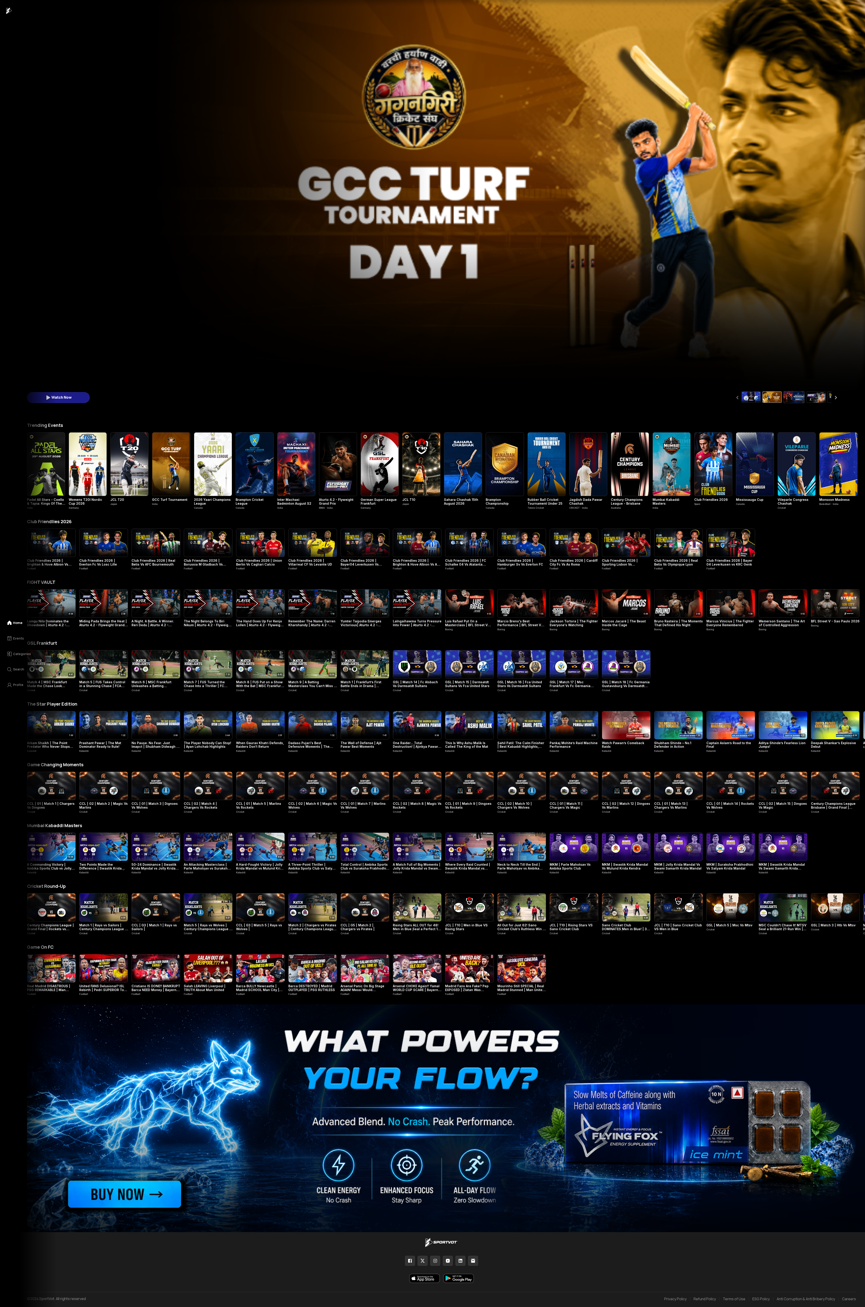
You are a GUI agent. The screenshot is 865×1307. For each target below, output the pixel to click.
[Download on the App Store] (424, 1278)
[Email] (473, 1261)
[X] (423, 1261)
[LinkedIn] (460, 1261)
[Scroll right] (854, 731)
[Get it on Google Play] (458, 1278)
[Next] (835, 397)
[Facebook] (410, 1261)
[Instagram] (435, 1261)
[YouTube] (448, 1261)
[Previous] (737, 397)
